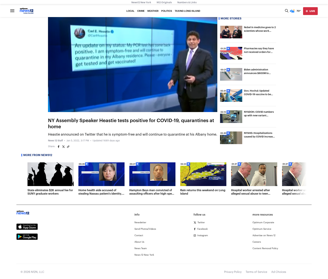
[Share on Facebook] (58, 146)
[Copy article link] (68, 146)
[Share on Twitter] (63, 146)
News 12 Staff (55, 141)
